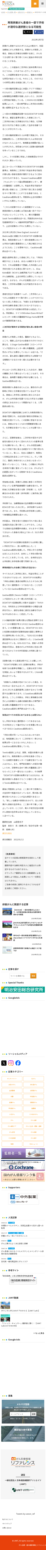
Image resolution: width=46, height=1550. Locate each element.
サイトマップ (7, 1523)
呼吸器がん (33, 1096)
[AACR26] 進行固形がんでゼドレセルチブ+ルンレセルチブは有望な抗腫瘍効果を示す (27, 924)
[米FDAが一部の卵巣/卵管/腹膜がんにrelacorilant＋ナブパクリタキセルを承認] (7, 937)
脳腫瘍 (33, 1108)
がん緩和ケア (12, 1126)
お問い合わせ (7, 1528)
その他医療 (12, 1138)
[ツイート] (28, 32)
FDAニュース (34, 1144)
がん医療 (33, 1132)
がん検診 (33, 1138)
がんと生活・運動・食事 (33, 1126)
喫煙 (12, 1144)
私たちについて (7, 1519)
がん (12, 1120)
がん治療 (33, 1120)
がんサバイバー (12, 1079)
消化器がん (33, 1085)
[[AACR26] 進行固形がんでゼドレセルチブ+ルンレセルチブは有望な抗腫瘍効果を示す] (7, 924)
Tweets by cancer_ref (25, 1513)
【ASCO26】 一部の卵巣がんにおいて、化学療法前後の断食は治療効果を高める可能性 (27, 912)
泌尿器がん (33, 1090)
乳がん (33, 1079)
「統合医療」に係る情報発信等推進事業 (17, 1276)
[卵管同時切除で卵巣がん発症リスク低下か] (7, 950)
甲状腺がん (12, 1108)
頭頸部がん (33, 1102)
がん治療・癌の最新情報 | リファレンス (32, 1545)
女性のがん (12, 1085)
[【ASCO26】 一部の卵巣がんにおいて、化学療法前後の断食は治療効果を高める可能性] (7, 911)
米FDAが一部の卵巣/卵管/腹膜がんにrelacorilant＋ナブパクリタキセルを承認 (27, 937)
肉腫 (12, 1096)
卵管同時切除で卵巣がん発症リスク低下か (27, 949)
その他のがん (33, 1114)
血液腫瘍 (12, 1090)
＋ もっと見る (38, 1333)
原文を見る (7, 833)
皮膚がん (12, 1102)
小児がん (12, 1114)
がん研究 (12, 1132)
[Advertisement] (23, 1025)
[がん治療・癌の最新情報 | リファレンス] (8, 3)
